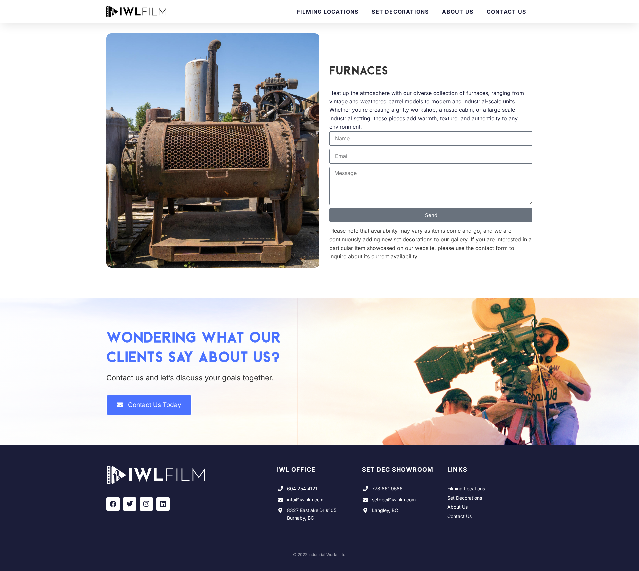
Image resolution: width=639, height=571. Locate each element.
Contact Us (506, 11)
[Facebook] (113, 504)
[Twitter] (129, 504)
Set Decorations (400, 11)
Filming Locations (327, 11)
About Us (457, 11)
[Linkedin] (163, 504)
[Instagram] (146, 504)
